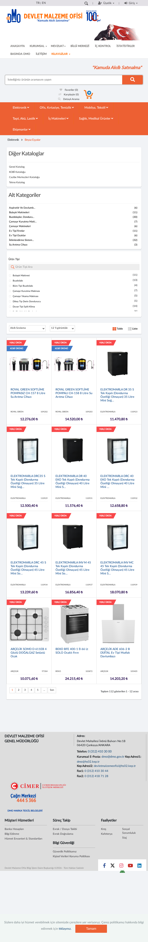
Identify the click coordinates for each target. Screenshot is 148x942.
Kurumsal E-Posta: (89, 756)
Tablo (119, 329)
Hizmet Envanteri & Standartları (23, 838)
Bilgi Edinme (12, 834)
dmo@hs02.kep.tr (88, 761)
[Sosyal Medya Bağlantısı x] (112, 866)
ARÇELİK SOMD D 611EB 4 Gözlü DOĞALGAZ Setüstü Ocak (29, 653)
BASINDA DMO (20, 54)
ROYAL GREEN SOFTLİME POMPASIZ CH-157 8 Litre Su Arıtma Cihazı (28, 393)
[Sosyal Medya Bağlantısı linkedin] (139, 866)
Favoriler (71, 90)
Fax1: (81, 771)
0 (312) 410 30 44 (96, 771)
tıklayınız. (65, 928)
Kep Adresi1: (133, 756)
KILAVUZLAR (59, 54)
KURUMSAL (37, 46)
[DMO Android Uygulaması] (122, 872)
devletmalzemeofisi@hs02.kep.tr (115, 766)
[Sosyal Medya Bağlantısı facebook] (104, 866)
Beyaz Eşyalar (32, 139)
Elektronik (20, 107)
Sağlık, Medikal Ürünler (95, 118)
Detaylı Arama (71, 99)
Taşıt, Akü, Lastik (24, 118)
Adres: (81, 736)
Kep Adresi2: (85, 766)
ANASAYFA (17, 46)
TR (38, 3)
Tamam (91, 928)
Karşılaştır (71, 94)
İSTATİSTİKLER (126, 46)
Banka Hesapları (14, 829)
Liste (135, 329)
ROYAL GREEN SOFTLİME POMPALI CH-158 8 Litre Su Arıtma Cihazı (74, 393)
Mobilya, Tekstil (95, 107)
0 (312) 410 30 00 (100, 751)
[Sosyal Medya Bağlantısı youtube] (130, 866)
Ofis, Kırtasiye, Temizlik (56, 107)
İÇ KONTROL (103, 46)
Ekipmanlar (21, 129)
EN (44, 3)
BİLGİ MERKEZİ (80, 46)
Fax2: (81, 776)
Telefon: (82, 751)
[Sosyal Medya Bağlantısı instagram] (121, 866)
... (44, 690)
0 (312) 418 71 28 (96, 776)
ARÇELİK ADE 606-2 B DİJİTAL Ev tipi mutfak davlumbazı (115, 653)
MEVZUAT (57, 46)
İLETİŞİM (41, 54)
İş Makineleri (57, 118)
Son (52, 690)
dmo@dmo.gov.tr (113, 756)
